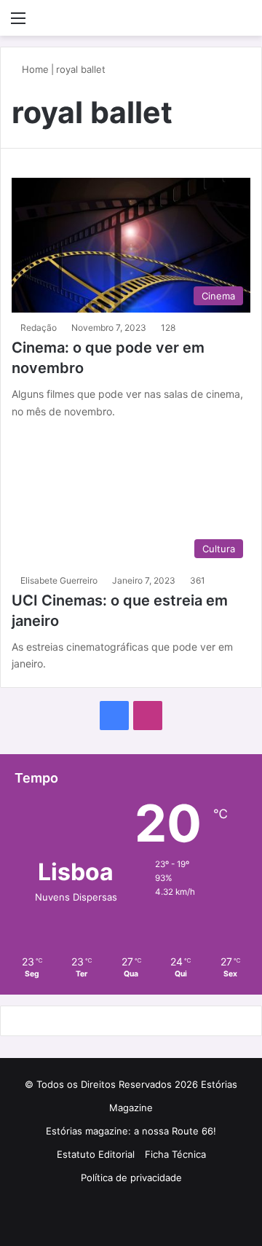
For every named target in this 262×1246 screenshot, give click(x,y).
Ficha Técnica (175, 1154)
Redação (38, 327)
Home (34, 69)
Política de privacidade (131, 1177)
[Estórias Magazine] (131, 18)
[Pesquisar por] (244, 23)
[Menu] (18, 23)
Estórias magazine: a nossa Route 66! (131, 1131)
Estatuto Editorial (96, 1154)
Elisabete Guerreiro (59, 580)
